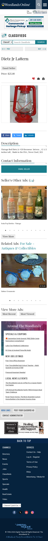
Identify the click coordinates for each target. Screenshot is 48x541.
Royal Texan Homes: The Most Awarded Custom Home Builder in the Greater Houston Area (23, 398)
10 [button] (44, 230)
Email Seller (9, 68)
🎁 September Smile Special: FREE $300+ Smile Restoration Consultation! (22, 340)
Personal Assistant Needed (15, 372)
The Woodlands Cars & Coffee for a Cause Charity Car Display (24, 384)
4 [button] (18, 230)
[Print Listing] (38, 78)
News (4, 459)
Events (5, 464)
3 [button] (14, 230)
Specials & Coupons (16, 334)
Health (5, 489)
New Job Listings (14, 356)
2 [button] (9, 230)
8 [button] (35, 230)
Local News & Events (17, 378)
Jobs (4, 469)
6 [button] (27, 230)
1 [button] (5, 230)
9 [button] (40, 230)
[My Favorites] (33, 78)
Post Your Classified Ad (24, 410)
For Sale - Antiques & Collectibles (18, 245)
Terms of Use (32, 462)
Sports (5, 479)
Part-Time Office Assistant (15, 361)
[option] (24, 104)
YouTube (27, 512)
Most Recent (9, 314)
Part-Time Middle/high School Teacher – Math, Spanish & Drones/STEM (22, 367)
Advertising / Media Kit (35, 477)
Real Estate (7, 494)
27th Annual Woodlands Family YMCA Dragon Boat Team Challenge (24, 391)
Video (4, 499)
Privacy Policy (32, 467)
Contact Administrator (12, 415)
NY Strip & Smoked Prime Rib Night (18, 350)
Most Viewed (27, 314)
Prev (8, 49)
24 (31, 180)
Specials (5, 484)
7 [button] (31, 230)
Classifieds (17, 35)
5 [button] (22, 230)
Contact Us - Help (33, 452)
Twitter (21, 512)
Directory (6, 454)
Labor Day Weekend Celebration (17, 346)
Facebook (15, 512)
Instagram (33, 512)
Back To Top (24, 441)
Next (39, 49)
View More (8, 236)
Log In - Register (33, 457)
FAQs (28, 472)
